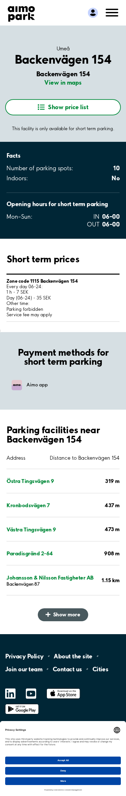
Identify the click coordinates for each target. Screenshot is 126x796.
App (63, 688)
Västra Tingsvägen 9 (31, 529)
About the (73, 656)
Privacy (24, 656)
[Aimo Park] (21, 13)
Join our (23, 669)
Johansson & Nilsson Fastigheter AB (50, 577)
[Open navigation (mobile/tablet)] (112, 12)
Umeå (63, 48)
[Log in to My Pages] (93, 12)
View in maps (63, 82)
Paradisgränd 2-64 (29, 553)
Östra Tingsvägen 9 (30, 480)
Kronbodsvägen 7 (28, 505)
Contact (67, 669)
